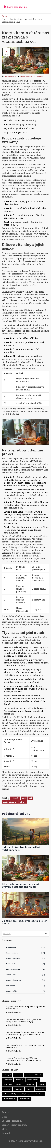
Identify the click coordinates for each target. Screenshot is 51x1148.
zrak (24, 798)
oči (30, 798)
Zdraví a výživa (26, 76)
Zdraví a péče (25, 991)
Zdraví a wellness (25, 958)
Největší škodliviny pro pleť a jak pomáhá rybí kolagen (25, 1007)
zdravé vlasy (39, 1094)
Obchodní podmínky (12, 1120)
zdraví (22, 802)
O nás (4, 1117)
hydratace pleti (25, 1099)
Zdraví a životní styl (25, 980)
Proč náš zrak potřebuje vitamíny (20, 120)
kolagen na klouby (10, 1094)
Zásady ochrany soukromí (14, 1125)
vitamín (15, 798)
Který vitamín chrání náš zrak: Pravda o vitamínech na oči (21, 885)
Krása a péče (25, 947)
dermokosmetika (32, 1079)
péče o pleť (7, 1075)
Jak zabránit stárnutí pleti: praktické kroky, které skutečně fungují (23, 1020)
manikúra (7, 1089)
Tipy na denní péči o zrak (16, 132)
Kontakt (6, 1133)
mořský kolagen (25, 1094)
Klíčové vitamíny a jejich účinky (20, 124)
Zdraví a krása (25, 975)
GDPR (4, 1129)
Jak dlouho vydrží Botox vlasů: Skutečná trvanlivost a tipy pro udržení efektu (25, 1033)
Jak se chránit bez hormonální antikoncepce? (21, 848)
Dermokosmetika (25, 969)
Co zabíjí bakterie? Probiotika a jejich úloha (24, 922)
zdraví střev (18, 1089)
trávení (18, 1084)
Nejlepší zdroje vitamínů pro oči (19, 128)
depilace (41, 1084)
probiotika (18, 1075)
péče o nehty (8, 1084)
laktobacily (37, 1075)
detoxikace (25, 986)
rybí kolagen (40, 1089)
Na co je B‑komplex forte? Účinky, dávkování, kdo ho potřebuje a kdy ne (23, 1059)
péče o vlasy (8, 1079)
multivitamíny (10, 802)
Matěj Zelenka (10, 76)
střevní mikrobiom (10, 1099)
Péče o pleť (25, 964)
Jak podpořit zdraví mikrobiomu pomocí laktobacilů (25, 1046)
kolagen (29, 1089)
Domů (5, 16)
